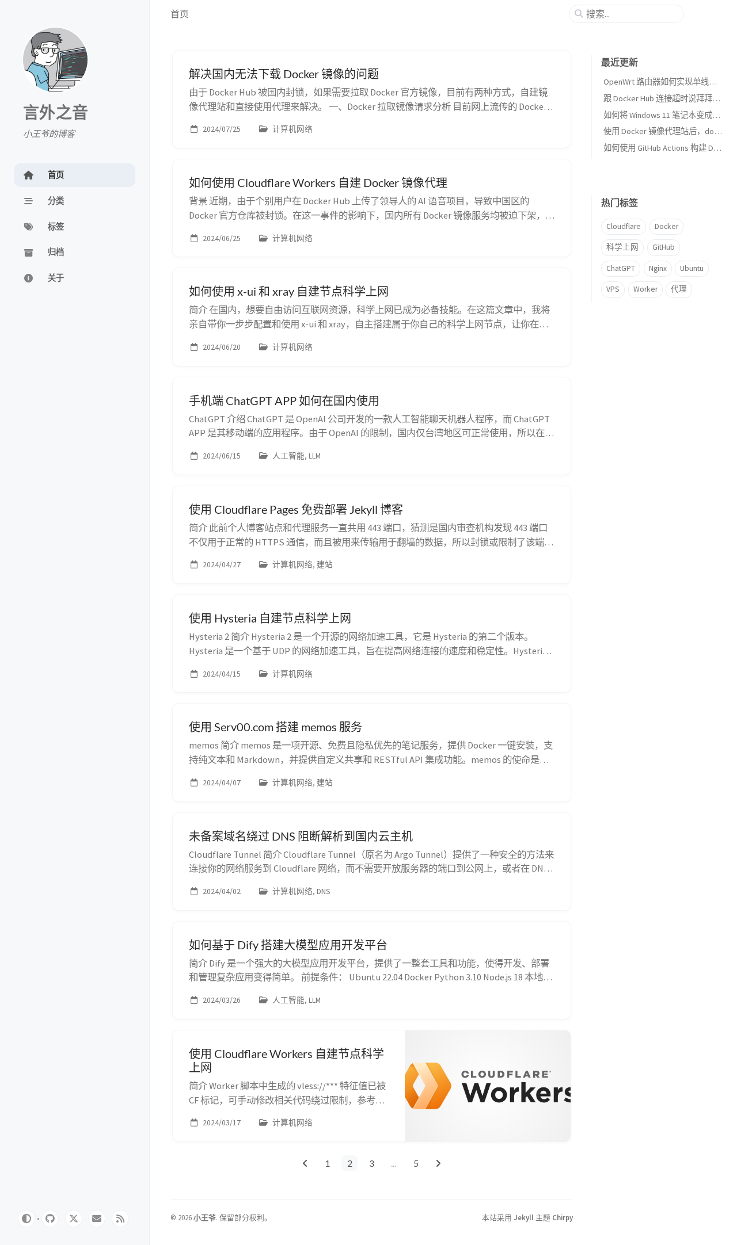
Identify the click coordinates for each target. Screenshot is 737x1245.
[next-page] (438, 1163)
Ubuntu (692, 268)
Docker (666, 226)
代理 (679, 289)
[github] (50, 1218)
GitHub (663, 247)
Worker (645, 289)
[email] (97, 1218)
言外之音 (55, 113)
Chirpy (562, 1217)
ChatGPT (620, 268)
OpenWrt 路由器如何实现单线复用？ (668, 82)
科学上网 (622, 247)
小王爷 (204, 1217)
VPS (613, 289)
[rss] (120, 1218)
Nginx (658, 268)
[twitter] (74, 1218)
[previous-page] (305, 1163)
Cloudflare (623, 226)
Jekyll (524, 1217)
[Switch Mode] (26, 1218)
